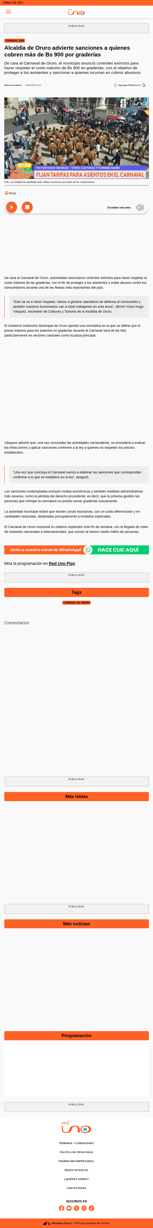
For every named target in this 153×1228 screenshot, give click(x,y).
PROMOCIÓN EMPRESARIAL (76, 1161)
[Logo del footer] (76, 1132)
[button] (8, 12)
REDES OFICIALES (76, 1170)
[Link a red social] (61, 1208)
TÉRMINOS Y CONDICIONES (76, 1143)
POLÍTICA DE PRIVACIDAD (76, 1152)
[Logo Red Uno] (76, 11)
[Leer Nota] (11, 207)
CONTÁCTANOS (76, 1188)
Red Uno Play (62, 563)
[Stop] (27, 207)
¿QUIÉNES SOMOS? (76, 1179)
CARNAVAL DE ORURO (76, 602)
